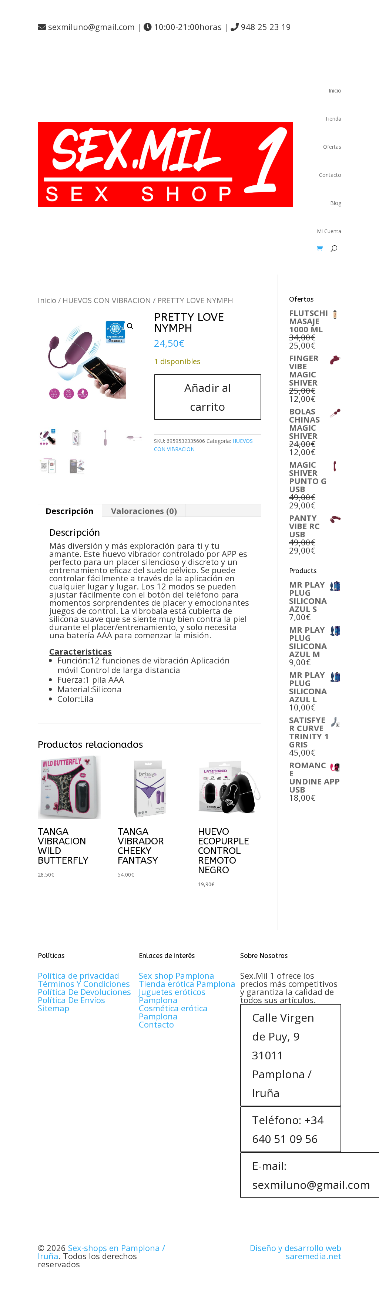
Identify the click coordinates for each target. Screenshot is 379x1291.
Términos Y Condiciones (84, 983)
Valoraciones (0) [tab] (144, 510)
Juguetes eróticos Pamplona (172, 995)
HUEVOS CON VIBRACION (107, 300)
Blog (335, 202)
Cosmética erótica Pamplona (173, 1012)
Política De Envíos (71, 999)
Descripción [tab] (70, 510)
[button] (130, 326)
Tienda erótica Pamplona (187, 983)
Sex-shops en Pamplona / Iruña (101, 1251)
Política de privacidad (78, 975)
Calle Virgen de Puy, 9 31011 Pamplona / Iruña (283, 1055)
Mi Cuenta (329, 231)
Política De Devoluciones (84, 991)
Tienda (333, 118)
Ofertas (332, 146)
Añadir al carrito (207, 397)
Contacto (330, 174)
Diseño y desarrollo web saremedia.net (295, 1251)
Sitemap (53, 1007)
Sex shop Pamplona (176, 975)
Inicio (335, 90)
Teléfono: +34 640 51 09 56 (287, 1129)
